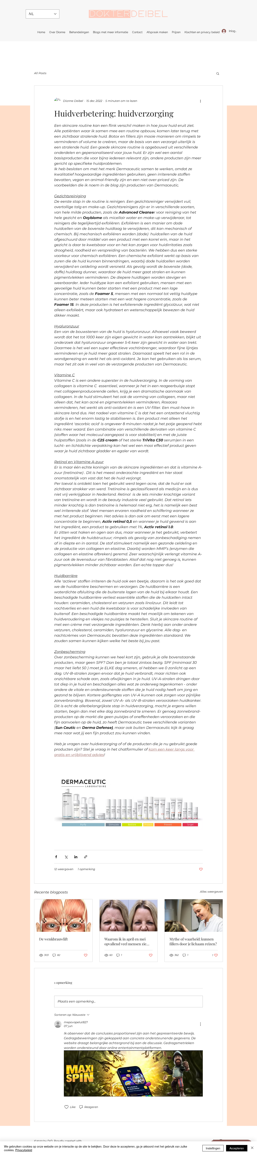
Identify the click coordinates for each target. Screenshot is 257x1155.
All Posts (40, 73)
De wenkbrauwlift (53, 939)
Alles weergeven (211, 891)
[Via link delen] (86, 857)
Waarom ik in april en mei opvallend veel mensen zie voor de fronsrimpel (125, 941)
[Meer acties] (200, 100)
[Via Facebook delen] (56, 857)
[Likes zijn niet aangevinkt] (66, 1107)
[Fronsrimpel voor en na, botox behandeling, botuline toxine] (129, 915)
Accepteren (236, 1148)
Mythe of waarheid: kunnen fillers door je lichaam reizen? (193, 941)
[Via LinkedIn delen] (76, 857)
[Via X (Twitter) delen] (66, 857)
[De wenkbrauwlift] (63, 915)
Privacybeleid (23, 1150)
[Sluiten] (252, 1148)
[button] (218, 73)
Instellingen (213, 1148)
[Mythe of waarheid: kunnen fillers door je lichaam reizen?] (194, 915)
